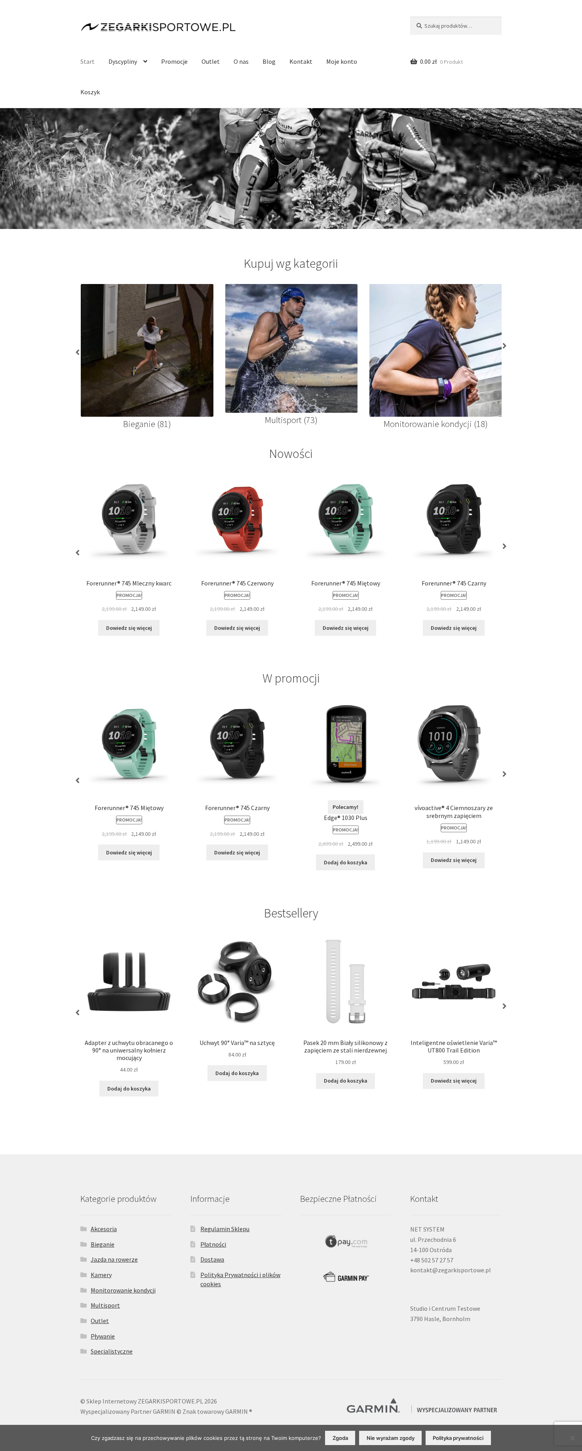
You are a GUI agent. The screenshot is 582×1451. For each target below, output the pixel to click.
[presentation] (76, 349)
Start (87, 61)
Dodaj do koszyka (345, 862)
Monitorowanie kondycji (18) (436, 423)
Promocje (174, 61)
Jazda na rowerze (114, 1259)
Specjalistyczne (112, 1351)
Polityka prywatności (458, 1438)
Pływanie (103, 1336)
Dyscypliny (122, 61)
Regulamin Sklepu (224, 1229)
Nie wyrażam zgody (391, 1438)
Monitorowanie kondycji (123, 1290)
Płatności (213, 1244)
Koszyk (90, 92)
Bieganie (102, 1244)
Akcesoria (104, 1229)
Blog (269, 61)
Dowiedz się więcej (129, 627)
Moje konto (341, 61)
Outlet (211, 61)
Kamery (101, 1275)
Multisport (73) (291, 419)
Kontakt (300, 61)
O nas (241, 61)
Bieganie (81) (147, 423)
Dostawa (212, 1259)
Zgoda (340, 1438)
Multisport (105, 1305)
